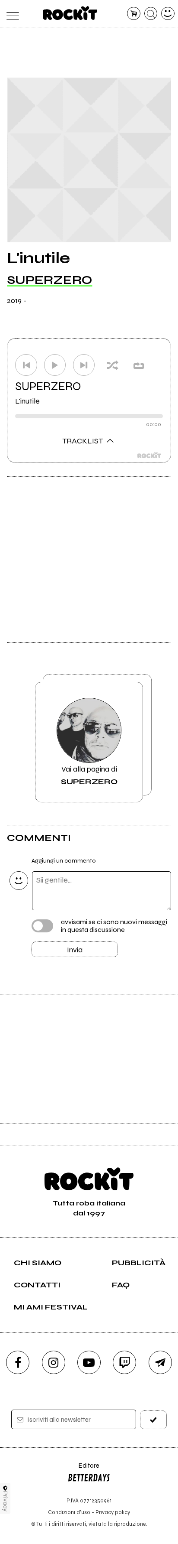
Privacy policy (112, 1512)
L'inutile (27, 401)
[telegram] (160, 1362)
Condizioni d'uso (69, 1512)
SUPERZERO (49, 280)
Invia (75, 949)
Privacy (5, 1501)
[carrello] (133, 13)
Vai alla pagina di (89, 775)
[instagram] (53, 1362)
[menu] (10, 13)
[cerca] (151, 13)
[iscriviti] (153, 1419)
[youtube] (89, 1362)
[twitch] (124, 1362)
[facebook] (17, 1362)
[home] (70, 13)
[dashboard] (168, 13)
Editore (83, 1469)
